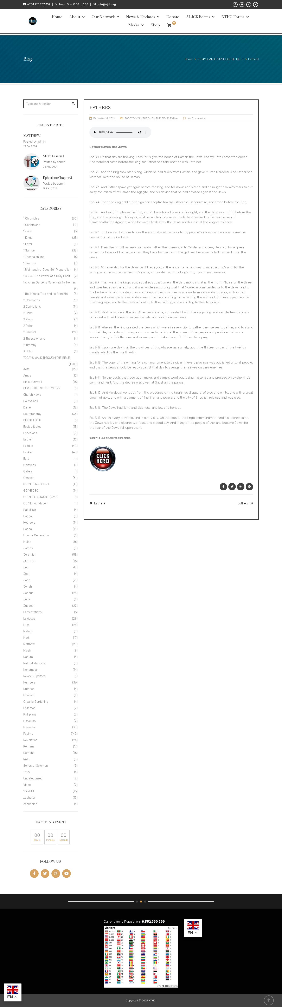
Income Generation (36, 535)
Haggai (27, 516)
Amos (27, 375)
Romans (28, 746)
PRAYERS (29, 721)
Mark (26, 638)
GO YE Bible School (36, 484)
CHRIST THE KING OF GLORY (41, 388)
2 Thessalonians (34, 338)
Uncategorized (33, 778)
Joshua (28, 593)
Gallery (27, 471)
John (26, 580)
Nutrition (28, 689)
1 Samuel (29, 250)
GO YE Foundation (35, 503)
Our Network (103, 17)
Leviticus (29, 618)
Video (27, 785)
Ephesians (30, 433)
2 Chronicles (31, 300)
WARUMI (28, 791)
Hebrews (29, 522)
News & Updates (140, 17)
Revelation (30, 740)
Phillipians (29, 714)
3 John (28, 351)
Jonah (27, 586)
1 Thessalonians (33, 257)
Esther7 (243, 503)
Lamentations (32, 612)
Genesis (28, 478)
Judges (28, 606)
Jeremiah (29, 554)
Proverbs (29, 727)
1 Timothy (29, 263)
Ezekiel (27, 452)
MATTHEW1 (32, 136)
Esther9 (99, 503)
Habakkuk (29, 510)
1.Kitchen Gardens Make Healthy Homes (49, 282)
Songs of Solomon (35, 765)
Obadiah (28, 695)
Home (57, 17)
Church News (32, 395)
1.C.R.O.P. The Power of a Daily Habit (46, 276)
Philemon (29, 708)
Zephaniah (30, 804)
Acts (26, 369)
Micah (27, 650)
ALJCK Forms (198, 17)
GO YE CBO (30, 490)
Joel (26, 574)
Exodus (28, 446)
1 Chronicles (31, 218)
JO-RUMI (29, 561)
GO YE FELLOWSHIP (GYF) (40, 497)
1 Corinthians (31, 225)
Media (133, 25)
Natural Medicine (34, 663)
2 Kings (28, 319)
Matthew (29, 644)
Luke (26, 625)
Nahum (28, 657)
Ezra (26, 458)
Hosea (27, 529)
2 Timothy (29, 345)
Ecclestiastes (32, 427)
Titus (26, 772)
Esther (174, 118)
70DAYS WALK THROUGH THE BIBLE (147, 118)
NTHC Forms (233, 17)
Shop (155, 25)
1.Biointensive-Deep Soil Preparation (47, 270)
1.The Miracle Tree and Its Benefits (45, 294)
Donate (172, 17)
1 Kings (27, 238)
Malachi (28, 631)
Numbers (29, 682)
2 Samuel (29, 332)
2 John (28, 313)
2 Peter (28, 326)
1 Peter (27, 244)
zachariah (29, 797)
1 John (27, 231)
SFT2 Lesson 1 (53, 156)
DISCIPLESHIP (32, 420)
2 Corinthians (32, 306)
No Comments (196, 118)
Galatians (29, 465)
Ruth (26, 759)
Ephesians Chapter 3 (57, 178)
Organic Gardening (35, 702)
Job (25, 567)
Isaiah (27, 542)
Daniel (27, 407)
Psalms (28, 733)
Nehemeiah (30, 670)
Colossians (30, 401)
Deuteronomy (32, 414)
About (74, 17)
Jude (26, 599)
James (28, 548)
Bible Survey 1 (32, 382)
